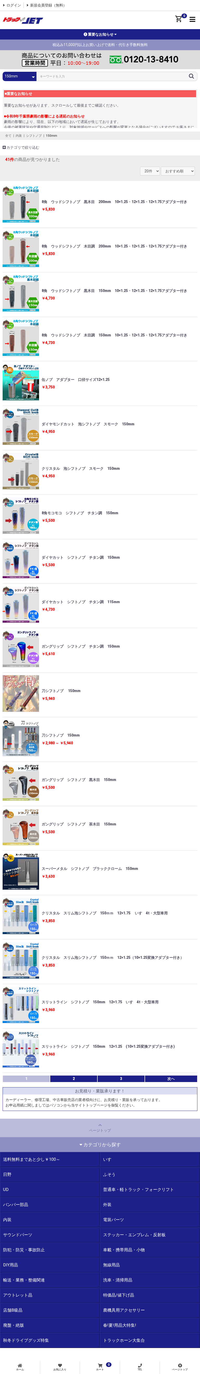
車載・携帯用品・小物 (124, 1249)
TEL (140, 1369)
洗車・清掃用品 (117, 1280)
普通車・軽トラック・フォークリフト (138, 1189)
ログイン (14, 5)
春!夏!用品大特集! (119, 1325)
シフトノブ (34, 136)
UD (6, 1189)
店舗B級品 (12, 1310)
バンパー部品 (15, 1204)
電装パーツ (113, 1219)
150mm (51, 136)
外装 (107, 1204)
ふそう (109, 1174)
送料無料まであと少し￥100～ (31, 1159)
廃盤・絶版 (13, 1325)
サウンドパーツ (17, 1234)
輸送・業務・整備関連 (24, 1280)
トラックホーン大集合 (124, 1340)
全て (8, 136)
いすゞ (109, 1159)
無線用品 (111, 1264)
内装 (19, 136)
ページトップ (100, 1130)
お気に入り (59, 1369)
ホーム (20, 1369)
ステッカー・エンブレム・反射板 (134, 1234)
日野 (7, 1174)
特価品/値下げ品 (118, 1295)
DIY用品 (10, 1264)
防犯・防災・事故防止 (24, 1249)
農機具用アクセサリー (124, 1310)
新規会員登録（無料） (48, 5)
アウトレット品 (17, 1295)
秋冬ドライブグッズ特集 (26, 1340)
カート (103, 1367)
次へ (171, 1079)
